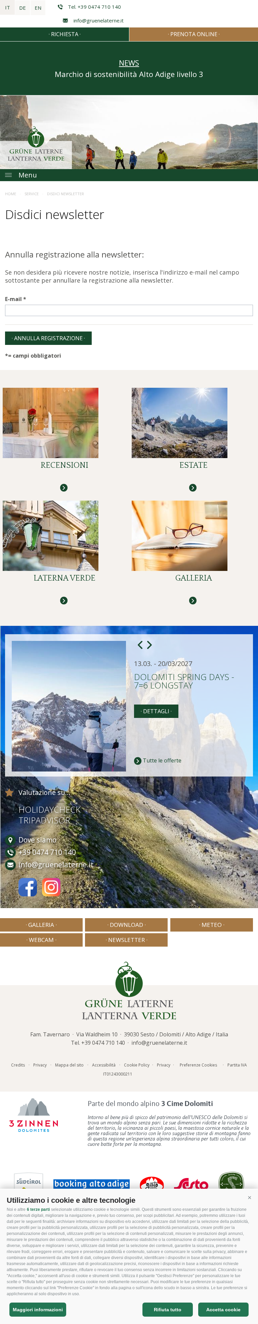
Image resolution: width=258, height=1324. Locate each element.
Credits (18, 1065)
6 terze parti (38, 1209)
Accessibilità (104, 1065)
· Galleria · (41, 925)
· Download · (126, 925)
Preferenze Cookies (198, 1065)
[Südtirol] (28, 1184)
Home (10, 193)
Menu (27, 174)
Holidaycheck (49, 809)
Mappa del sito (69, 1065)
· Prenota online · (194, 34)
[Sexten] (191, 1184)
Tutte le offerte (162, 760)
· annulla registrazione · (48, 338)
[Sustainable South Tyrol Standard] (231, 1184)
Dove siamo (37, 839)
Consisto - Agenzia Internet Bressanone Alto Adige (147, 1073)
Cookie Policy (136, 1065)
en (38, 7)
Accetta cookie (223, 1309)
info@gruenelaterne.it (99, 20)
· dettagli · (156, 711)
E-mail (13, 299)
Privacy (40, 1065)
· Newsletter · (126, 940)
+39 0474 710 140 (103, 1042)
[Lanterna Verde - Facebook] (27, 889)
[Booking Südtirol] (91, 1184)
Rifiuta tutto (167, 1309)
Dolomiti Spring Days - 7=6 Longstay (184, 682)
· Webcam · (41, 940)
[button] (249, 1197)
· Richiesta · (65, 34)
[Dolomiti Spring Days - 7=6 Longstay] (70, 706)
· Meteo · (211, 925)
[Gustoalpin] (152, 1184)
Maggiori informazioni (38, 1309)
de (22, 7)
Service (32, 193)
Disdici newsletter (65, 193)
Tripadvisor (44, 820)
